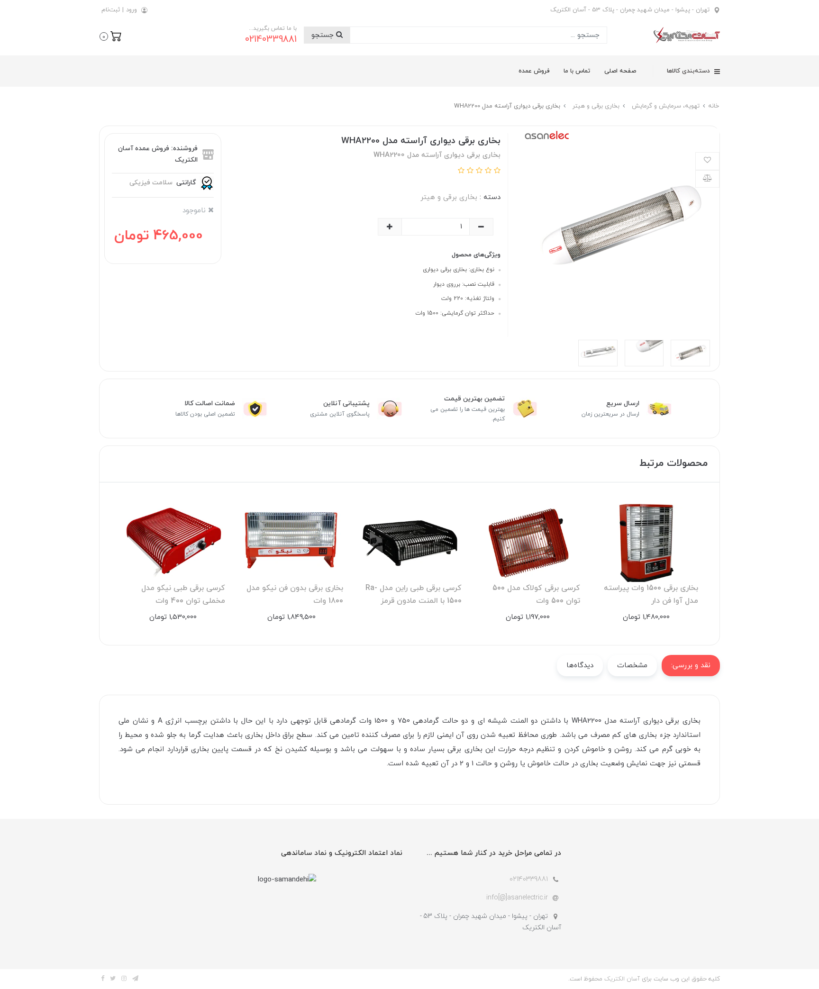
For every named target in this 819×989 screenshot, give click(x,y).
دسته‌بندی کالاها (689, 71)
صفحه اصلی (620, 71)
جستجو (323, 35)
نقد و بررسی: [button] (690, 666)
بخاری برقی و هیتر (448, 197)
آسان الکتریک (622, 979)
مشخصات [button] (632, 666)
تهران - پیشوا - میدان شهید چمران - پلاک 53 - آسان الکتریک (630, 10)
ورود (131, 10)
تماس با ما (577, 71)
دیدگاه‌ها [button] (579, 666)
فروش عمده (534, 71)
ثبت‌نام (110, 10)
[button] (110, 35)
